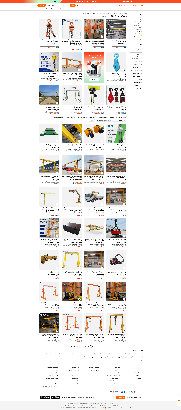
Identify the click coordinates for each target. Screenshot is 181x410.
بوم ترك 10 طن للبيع (128, 357)
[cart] (59, 5)
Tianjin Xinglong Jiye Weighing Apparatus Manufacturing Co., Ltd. (49, 150)
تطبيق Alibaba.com (65, 397)
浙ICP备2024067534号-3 (126, 407)
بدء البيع (56, 372)
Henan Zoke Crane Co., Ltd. (76, 112)
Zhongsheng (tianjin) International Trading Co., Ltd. (72, 47)
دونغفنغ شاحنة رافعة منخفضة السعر (103, 120)
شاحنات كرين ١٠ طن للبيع (92, 357)
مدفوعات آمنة (117, 370)
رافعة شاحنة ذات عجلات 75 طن (119, 120)
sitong (116, 353)
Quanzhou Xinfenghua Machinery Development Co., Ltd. (116, 80)
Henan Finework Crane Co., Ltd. (119, 213)
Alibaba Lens (135, 397)
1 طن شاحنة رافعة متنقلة (126, 353)
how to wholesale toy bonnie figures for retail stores (130, 360)
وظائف (139, 378)
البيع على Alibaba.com (53, 370)
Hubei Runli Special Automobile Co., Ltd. (95, 213)
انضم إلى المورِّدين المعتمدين (52, 378)
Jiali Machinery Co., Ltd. (121, 112)
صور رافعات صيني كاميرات (116, 357)
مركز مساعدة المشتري (74, 370)
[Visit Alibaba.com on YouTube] (46, 387)
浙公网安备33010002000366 (113, 407)
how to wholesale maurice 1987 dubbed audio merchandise (72, 357)
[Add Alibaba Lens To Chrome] (120, 397)
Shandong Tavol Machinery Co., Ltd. (51, 112)
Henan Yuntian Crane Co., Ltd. (97, 112)
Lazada (90, 403)
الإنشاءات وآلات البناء (117, 13)
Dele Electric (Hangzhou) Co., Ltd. (52, 79)
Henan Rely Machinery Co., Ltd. (119, 245)
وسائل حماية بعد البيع (115, 378)
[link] (179, 396)
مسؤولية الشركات (137, 375)
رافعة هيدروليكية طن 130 (58, 117)
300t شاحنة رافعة (70, 117)
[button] (77, 5)
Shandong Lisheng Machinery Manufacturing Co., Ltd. (49, 46)
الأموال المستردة (75, 378)
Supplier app (89, 397)
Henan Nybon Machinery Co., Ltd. (119, 46)
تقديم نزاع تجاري (75, 375)
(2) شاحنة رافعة (112, 117)
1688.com (76, 403)
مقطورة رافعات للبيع (81, 117)
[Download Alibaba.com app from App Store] (55, 397)
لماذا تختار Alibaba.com (136, 370)
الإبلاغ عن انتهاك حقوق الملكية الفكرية (71, 380)
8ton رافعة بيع (122, 117)
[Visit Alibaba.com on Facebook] (57, 387)
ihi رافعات (91, 120)
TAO (101, 403)
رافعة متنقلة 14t (137, 353)
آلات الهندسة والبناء (107, 13)
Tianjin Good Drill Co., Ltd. (98, 46)
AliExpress (70, 403)
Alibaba (125, 13)
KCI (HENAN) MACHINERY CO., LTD (74, 150)
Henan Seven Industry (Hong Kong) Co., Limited (94, 182)
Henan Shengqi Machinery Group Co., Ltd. (50, 182)
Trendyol (105, 403)
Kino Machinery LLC (77, 182)
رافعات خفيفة (56, 353)
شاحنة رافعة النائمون (78, 353)
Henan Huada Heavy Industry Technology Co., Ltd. (72, 79)
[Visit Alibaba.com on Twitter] (51, 387)
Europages (111, 403)
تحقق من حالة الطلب (53, 375)
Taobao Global (96, 403)
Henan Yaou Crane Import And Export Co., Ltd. (116, 182)
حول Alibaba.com (137, 367)
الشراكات (56, 380)
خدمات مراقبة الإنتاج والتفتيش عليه (113, 380)
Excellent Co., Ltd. (100, 245)
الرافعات (99, 13)
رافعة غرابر (48, 353)
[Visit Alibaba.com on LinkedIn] (54, 387)
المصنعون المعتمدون (95, 370)
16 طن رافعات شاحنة (89, 353)
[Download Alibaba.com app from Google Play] (45, 397)
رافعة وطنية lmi (92, 117)
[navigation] (136, 180)
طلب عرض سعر (96, 372)
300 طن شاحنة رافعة (66, 353)
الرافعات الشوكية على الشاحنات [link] (88, 13)
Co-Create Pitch (137, 372)
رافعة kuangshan (102, 117)
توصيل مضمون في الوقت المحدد (113, 375)
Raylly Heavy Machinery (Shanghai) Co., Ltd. (49, 213)
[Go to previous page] (94, 346)
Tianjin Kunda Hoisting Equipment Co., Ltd (117, 150)
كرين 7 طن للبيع (104, 357)
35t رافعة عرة (100, 353)
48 (74, 346)
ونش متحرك (138, 357)
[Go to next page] (71, 346)
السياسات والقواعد (116, 383)
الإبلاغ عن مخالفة (75, 383)
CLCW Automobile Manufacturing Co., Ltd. (72, 213)
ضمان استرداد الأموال (115, 372)
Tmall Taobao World (83, 403)
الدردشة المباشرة (75, 372)
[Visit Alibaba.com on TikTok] (43, 387)
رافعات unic (109, 353)
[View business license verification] (103, 408)
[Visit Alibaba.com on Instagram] (49, 387)
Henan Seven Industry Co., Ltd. (97, 150)
